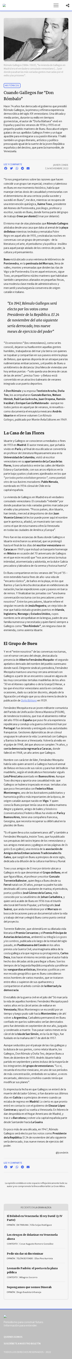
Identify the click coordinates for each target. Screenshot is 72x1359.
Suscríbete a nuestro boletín (22, 1343)
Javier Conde (60, 165)
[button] (56, 5)
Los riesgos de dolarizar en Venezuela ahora (32, 1236)
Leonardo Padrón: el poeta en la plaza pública (32, 1270)
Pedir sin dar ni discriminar (25, 1253)
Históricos (12, 85)
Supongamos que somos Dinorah (29, 1287)
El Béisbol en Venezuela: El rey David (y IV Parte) (34, 1218)
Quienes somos (13, 1336)
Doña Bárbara (29, 700)
